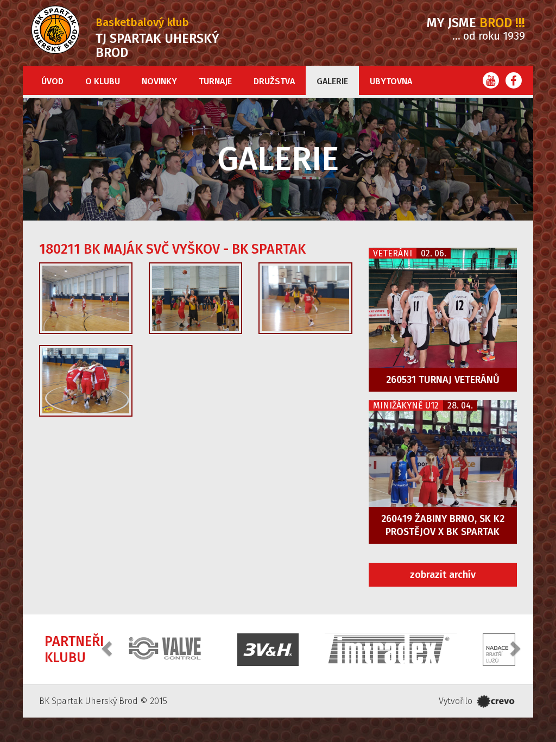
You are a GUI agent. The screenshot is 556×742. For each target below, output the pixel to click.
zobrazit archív (443, 575)
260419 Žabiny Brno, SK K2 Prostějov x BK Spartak (442, 525)
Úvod (52, 81)
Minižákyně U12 (406, 405)
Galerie (332, 81)
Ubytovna (391, 81)
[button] (108, 648)
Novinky (159, 81)
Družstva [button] (274, 81)
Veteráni (392, 253)
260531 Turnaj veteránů (443, 380)
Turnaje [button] (215, 81)
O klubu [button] (102, 81)
